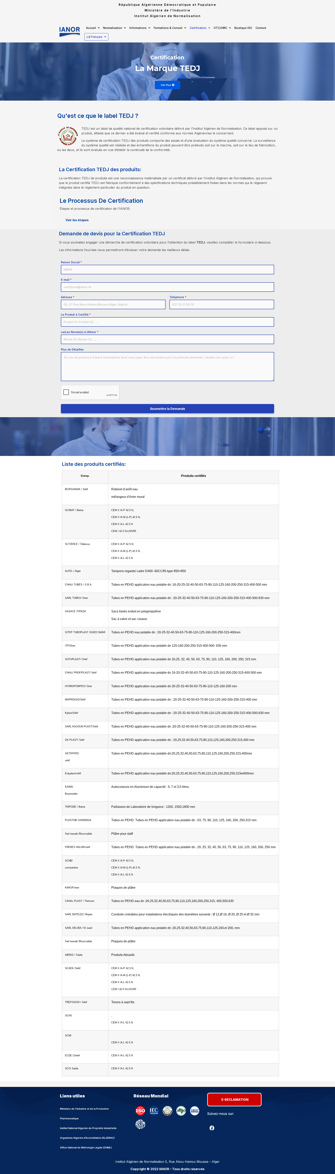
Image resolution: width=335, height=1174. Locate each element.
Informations (138, 27)
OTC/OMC (220, 27)
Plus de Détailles (72, 349)
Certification (198, 27)
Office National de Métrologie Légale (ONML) (86, 1147)
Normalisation (112, 27)
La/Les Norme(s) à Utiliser (79, 332)
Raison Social (71, 262)
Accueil (91, 27)
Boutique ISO (243, 27)
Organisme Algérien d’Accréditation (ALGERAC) (87, 1137)
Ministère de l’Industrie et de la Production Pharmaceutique (84, 1113)
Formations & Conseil (168, 27)
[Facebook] (212, 1128)
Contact (261, 27)
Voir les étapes (77, 220)
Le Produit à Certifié (76, 314)
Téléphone (177, 297)
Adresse (67, 297)
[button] (92, 28)
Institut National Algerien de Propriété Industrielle (88, 1128)
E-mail (66, 279)
